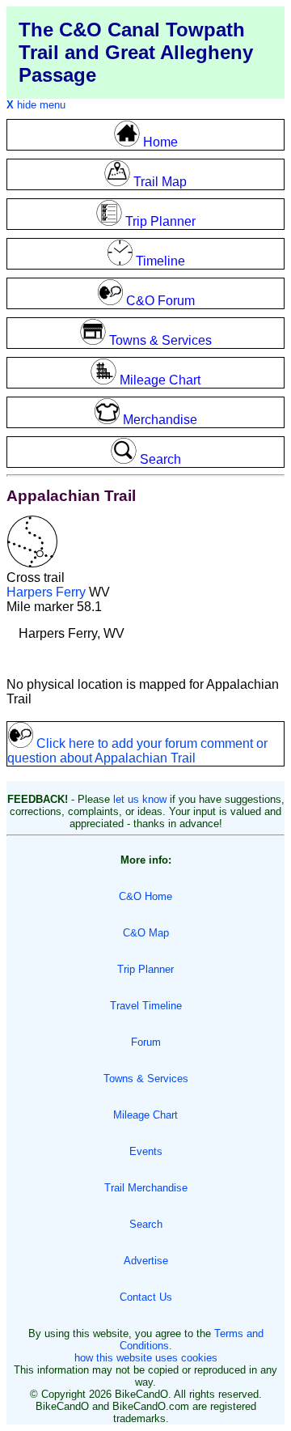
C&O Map (146, 933)
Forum (146, 1042)
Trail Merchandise (146, 1188)
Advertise (146, 1261)
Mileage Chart (145, 1115)
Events (145, 1151)
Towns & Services (145, 1078)
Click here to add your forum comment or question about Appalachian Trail (137, 751)
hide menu (35, 105)
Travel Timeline (146, 1006)
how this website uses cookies (145, 1358)
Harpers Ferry (46, 592)
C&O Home (145, 896)
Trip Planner (145, 969)
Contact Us (146, 1297)
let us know (140, 799)
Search (145, 1224)
